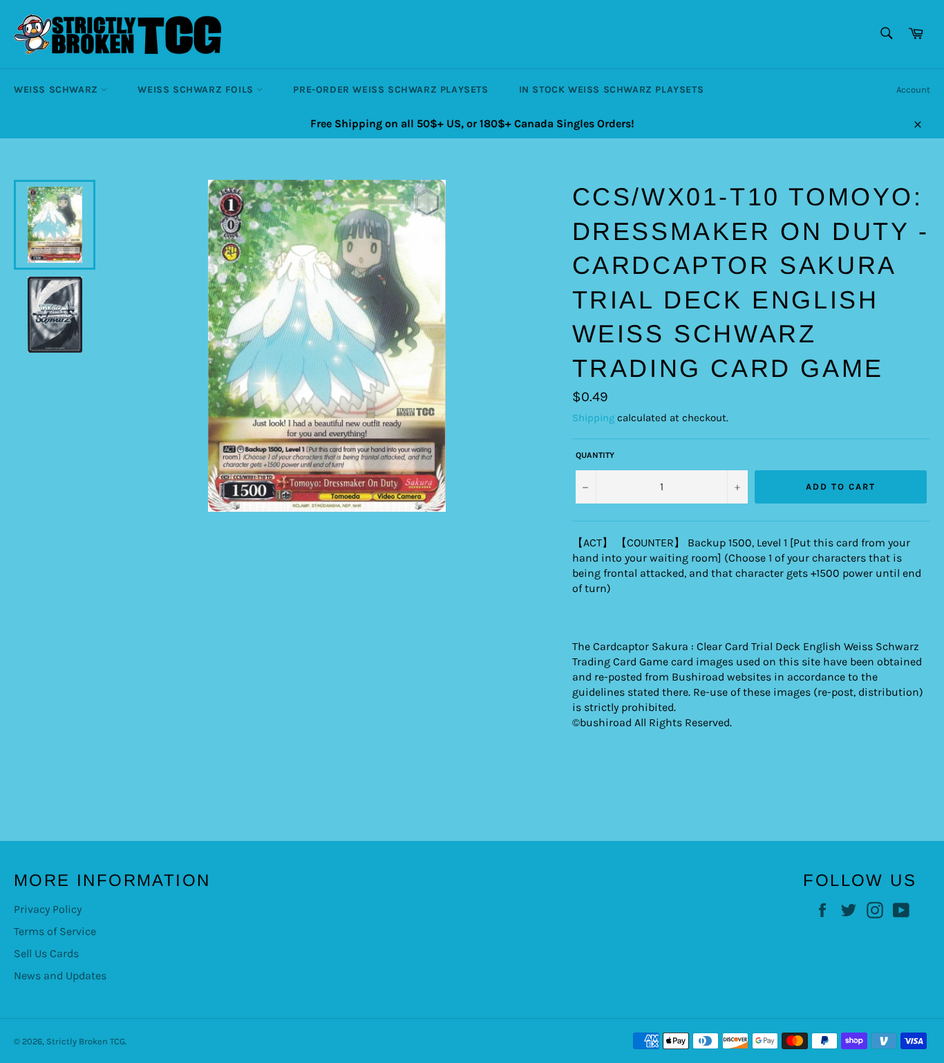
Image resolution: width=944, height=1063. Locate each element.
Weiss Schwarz (57, 89)
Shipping (593, 418)
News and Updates (60, 975)
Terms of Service (55, 931)
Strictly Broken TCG (85, 1041)
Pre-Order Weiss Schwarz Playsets (390, 89)
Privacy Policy (48, 909)
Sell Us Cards (46, 953)
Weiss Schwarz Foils (197, 89)
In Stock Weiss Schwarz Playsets (611, 89)
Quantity (595, 455)
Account (913, 89)
